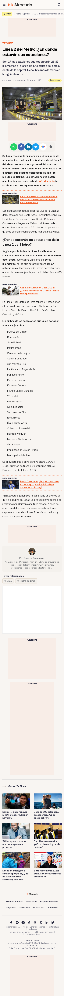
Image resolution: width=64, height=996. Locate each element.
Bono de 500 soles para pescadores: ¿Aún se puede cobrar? (46, 815)
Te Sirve (7, 43)
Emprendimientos (49, 901)
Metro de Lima (27, 581)
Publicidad (32, 929)
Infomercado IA (13, 927)
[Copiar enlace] (50, 146)
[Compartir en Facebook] (21, 146)
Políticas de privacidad (44, 932)
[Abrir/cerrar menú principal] (4, 4)
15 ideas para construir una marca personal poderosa (14, 844)
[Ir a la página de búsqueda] (59, 4)
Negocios (11, 907)
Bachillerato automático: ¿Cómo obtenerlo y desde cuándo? (47, 844)
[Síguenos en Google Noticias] (43, 146)
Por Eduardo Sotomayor (13, 80)
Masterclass (53, 927)
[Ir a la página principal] (20, 4)
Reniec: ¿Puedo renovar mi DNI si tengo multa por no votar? (15, 815)
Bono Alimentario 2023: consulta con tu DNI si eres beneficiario (47, 873)
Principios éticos (32, 934)
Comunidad (52, 907)
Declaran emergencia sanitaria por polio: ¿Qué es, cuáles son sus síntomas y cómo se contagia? (15, 875)
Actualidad (31, 901)
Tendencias (24, 907)
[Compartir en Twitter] (35, 146)
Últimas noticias (14, 901)
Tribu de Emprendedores (33, 927)
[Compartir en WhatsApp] (13, 146)
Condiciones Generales (21, 932)
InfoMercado (47, 181)
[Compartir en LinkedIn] (28, 146)
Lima (9, 581)
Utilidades (38, 907)
